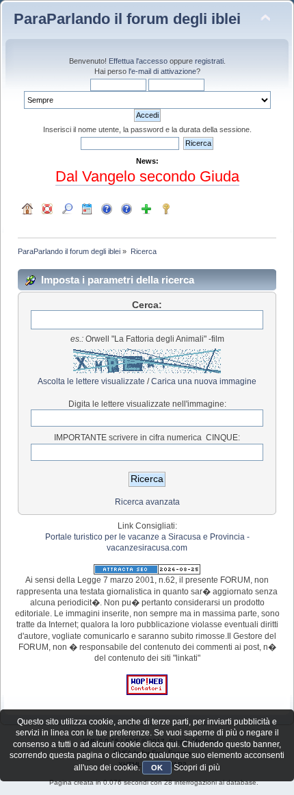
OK (157, 768)
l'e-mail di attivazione (162, 71)
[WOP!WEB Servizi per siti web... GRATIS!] (147, 692)
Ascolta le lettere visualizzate (91, 381)
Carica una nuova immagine (203, 381)
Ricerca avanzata (147, 502)
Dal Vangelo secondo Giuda (147, 176)
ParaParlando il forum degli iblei (127, 18)
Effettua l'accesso (138, 61)
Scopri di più (197, 767)
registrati (209, 61)
